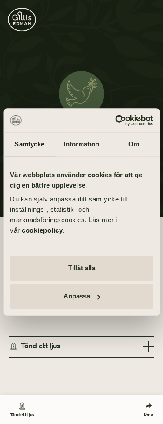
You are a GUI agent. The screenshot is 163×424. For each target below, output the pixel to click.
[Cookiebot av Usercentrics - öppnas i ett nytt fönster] (116, 120)
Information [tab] (81, 144)
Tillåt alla (81, 268)
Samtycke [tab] (29, 144)
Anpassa (76, 296)
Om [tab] (133, 144)
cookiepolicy (42, 230)
